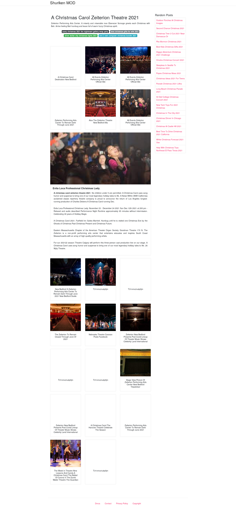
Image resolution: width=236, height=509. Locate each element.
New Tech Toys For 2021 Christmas (167, 106)
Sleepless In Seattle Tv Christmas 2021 (166, 66)
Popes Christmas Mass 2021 (168, 73)
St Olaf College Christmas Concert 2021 (167, 98)
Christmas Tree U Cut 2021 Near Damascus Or (170, 35)
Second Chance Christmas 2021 (170, 28)
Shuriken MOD (62, 2)
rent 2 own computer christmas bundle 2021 (117, 35)
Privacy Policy (122, 503)
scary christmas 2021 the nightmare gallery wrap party (85, 31)
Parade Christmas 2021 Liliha (169, 83)
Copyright (137, 503)
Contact (108, 503)
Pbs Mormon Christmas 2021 (169, 41)
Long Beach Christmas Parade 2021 (169, 90)
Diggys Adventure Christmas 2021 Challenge (168, 53)
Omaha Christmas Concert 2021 (170, 60)
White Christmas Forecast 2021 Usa (170, 141)
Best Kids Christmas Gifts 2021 (169, 46)
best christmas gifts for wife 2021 (125, 31)
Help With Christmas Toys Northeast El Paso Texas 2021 (169, 149)
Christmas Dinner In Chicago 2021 (168, 119)
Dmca (97, 503)
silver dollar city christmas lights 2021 (81, 35)
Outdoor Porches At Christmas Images (169, 21)
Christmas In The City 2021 (168, 113)
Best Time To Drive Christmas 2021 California (169, 133)
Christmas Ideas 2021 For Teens (170, 78)
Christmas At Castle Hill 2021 (168, 126)
